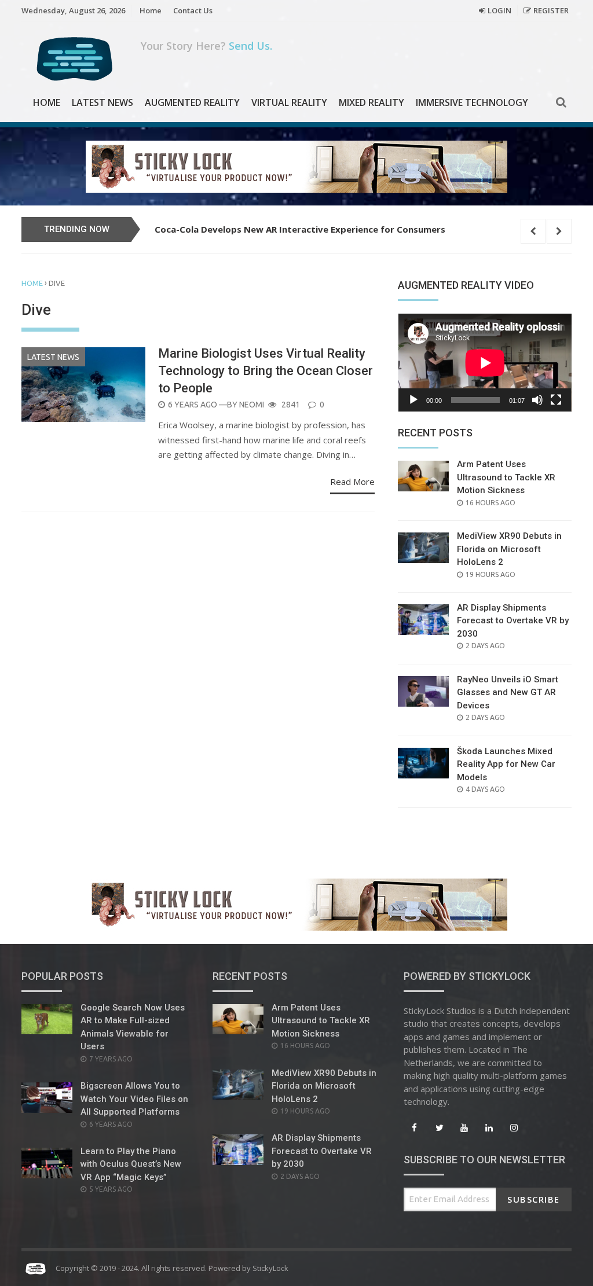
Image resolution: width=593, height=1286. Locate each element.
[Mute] (537, 400)
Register (551, 10)
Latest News (102, 102)
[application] (484, 362)
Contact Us (193, 10)
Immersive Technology (472, 102)
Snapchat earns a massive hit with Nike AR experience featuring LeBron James (325, 229)
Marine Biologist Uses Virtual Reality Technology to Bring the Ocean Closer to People (265, 370)
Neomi (251, 404)
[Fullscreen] (556, 400)
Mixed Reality (371, 102)
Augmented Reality (192, 102)
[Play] (413, 400)
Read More (352, 481)
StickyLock (270, 1268)
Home (151, 10)
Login (499, 10)
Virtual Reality (289, 102)
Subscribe (533, 1199)
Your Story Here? (206, 46)
